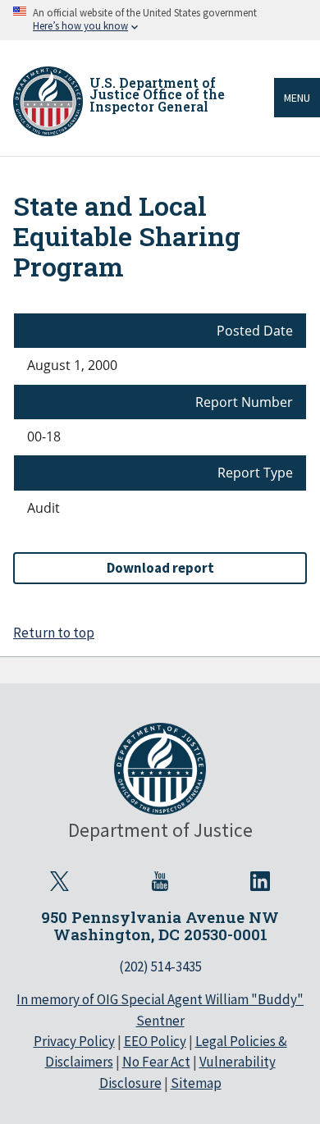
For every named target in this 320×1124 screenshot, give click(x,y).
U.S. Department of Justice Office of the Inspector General (157, 94)
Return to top (53, 633)
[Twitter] (60, 881)
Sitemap (196, 1083)
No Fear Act (156, 1062)
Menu (297, 97)
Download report (160, 568)
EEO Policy (155, 1041)
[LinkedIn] (260, 881)
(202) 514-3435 (160, 966)
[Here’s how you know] (160, 20)
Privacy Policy (74, 1041)
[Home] (48, 101)
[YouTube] (160, 881)
